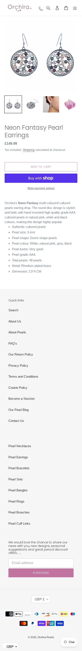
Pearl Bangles (18, 490)
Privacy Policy (18, 365)
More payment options (41, 188)
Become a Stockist (21, 398)
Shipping (28, 149)
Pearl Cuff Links (19, 523)
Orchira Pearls (46, 637)
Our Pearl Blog (18, 410)
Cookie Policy (17, 387)
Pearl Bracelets (18, 468)
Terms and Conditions (23, 376)
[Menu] (74, 7)
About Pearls (17, 332)
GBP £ (40, 599)
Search (13, 310)
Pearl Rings (16, 501)
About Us (14, 321)
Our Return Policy (20, 354)
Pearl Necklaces (19, 446)
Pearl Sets (15, 479)
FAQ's (12, 343)
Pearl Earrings (18, 457)
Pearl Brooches (19, 512)
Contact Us (16, 420)
